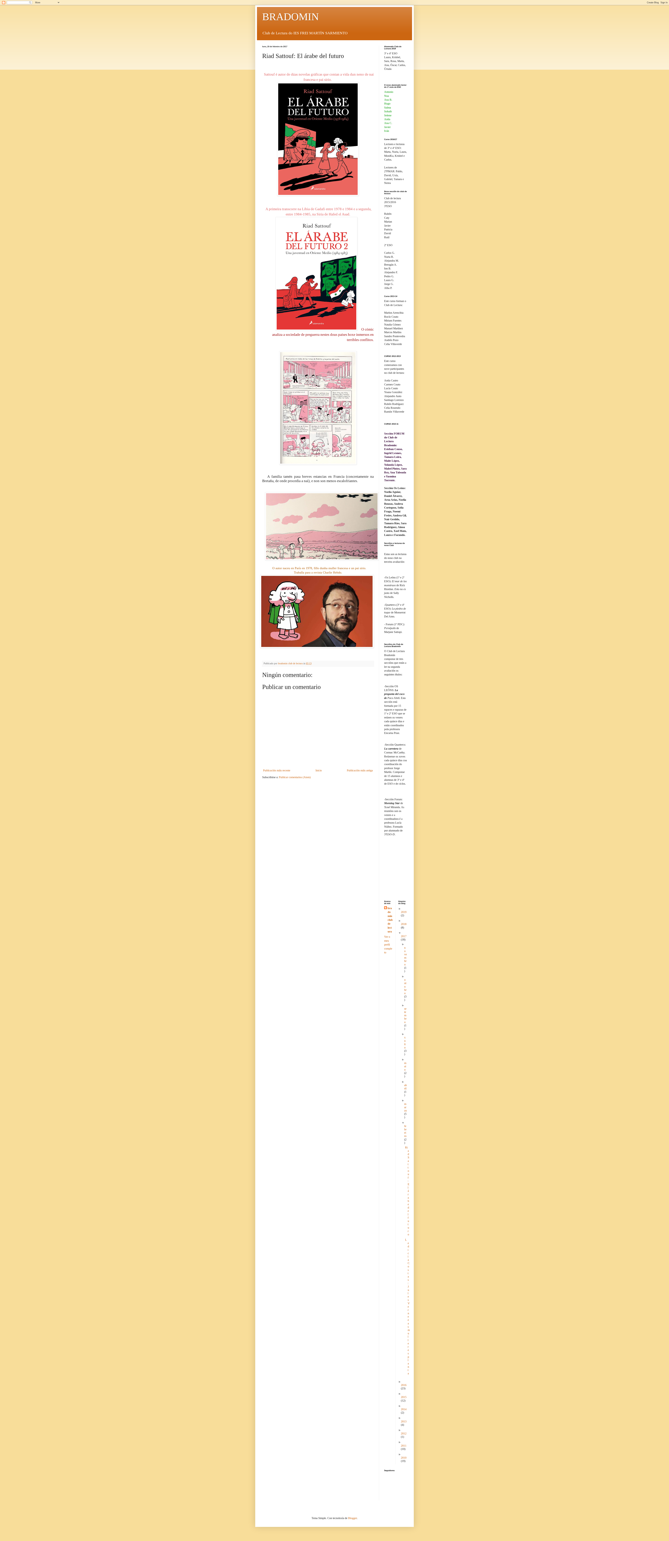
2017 (403, 936)
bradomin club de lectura (390, 920)
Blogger (352, 1518)
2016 (403, 1385)
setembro (405, 1015)
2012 (403, 1433)
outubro (405, 986)
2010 (403, 1457)
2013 (403, 1421)
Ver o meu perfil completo (388, 944)
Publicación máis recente (276, 770)
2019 (403, 912)
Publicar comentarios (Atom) (295, 777)
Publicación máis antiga (360, 770)
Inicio (319, 770)
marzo (405, 1107)
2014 (403, 1409)
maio (405, 1066)
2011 (403, 1445)
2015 (403, 1397)
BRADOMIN (290, 16)
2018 (403, 924)
